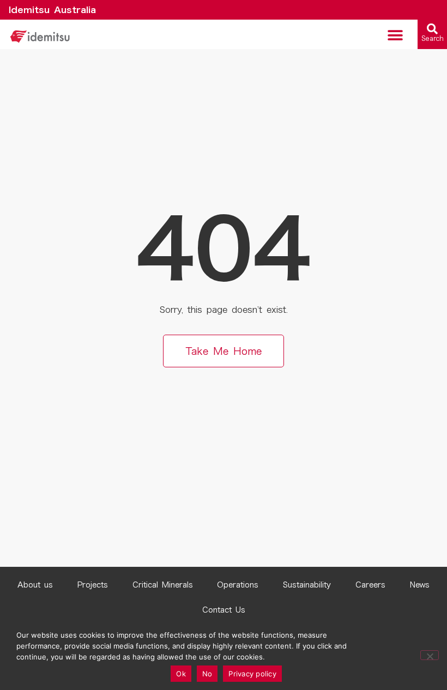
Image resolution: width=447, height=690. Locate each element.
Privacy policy (252, 673)
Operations (237, 585)
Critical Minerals (162, 585)
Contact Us (223, 610)
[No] (429, 655)
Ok (181, 673)
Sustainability (307, 585)
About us (35, 585)
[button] (395, 35)
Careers (370, 585)
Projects (92, 585)
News (420, 585)
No (207, 673)
